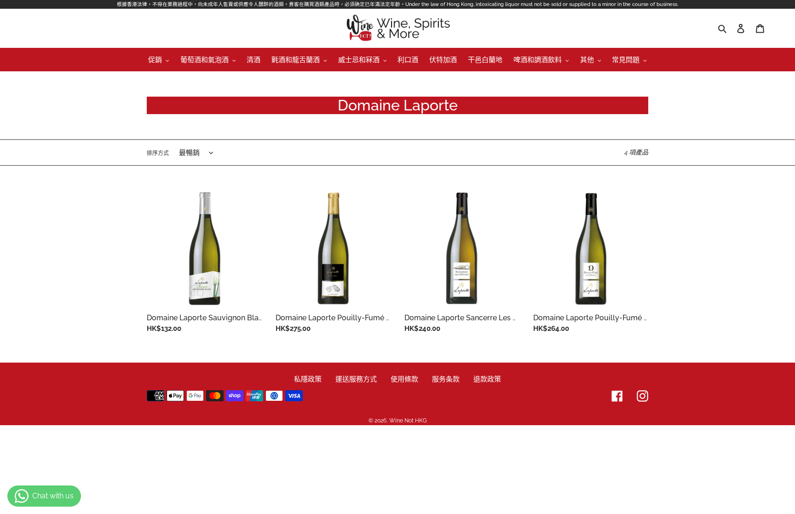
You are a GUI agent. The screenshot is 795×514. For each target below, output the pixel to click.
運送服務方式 (356, 379)
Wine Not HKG (408, 420)
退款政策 (487, 379)
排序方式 (158, 153)
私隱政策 (308, 379)
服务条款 (446, 379)
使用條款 (404, 379)
